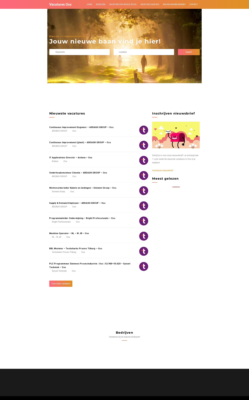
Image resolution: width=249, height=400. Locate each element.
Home (89, 4)
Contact (193, 4)
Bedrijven (100, 4)
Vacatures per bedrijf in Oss (123, 4)
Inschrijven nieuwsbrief (174, 4)
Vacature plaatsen (149, 4)
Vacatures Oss (60, 4)
